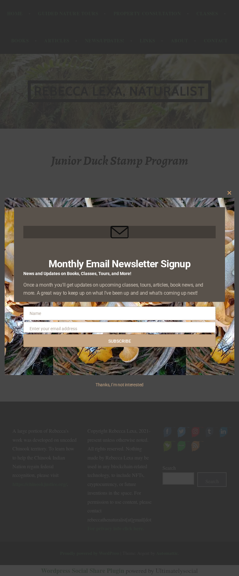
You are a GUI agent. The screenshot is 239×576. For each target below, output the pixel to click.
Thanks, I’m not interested (119, 384)
